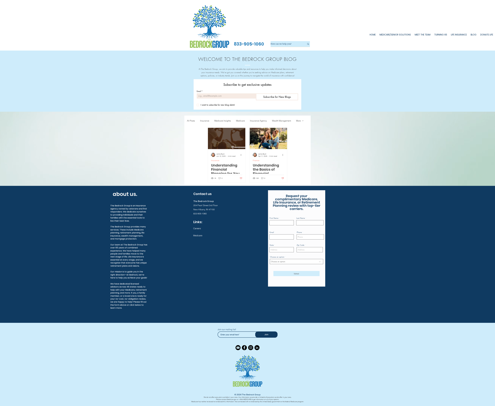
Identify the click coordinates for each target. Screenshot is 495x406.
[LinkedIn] (256, 347)
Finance (256, 160)
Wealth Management (281, 120)
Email (200, 91)
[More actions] (241, 154)
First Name (274, 218)
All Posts (191, 120)
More (298, 120)
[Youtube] (238, 347)
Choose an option (277, 257)
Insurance (204, 120)
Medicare (240, 120)
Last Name (300, 218)
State (272, 245)
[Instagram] (250, 347)
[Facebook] (244, 347)
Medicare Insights (222, 120)
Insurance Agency (258, 120)
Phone (299, 232)
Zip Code (300, 245)
